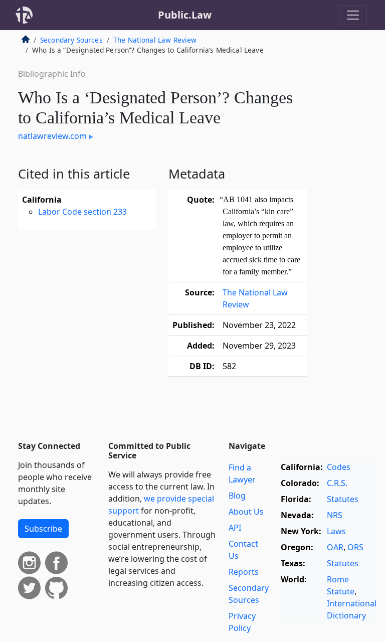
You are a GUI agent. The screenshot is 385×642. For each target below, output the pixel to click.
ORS (355, 547)
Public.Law (185, 15)
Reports (244, 571)
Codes (338, 466)
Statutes (342, 499)
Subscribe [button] (43, 528)
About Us (246, 511)
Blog (237, 495)
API (235, 527)
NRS (334, 515)
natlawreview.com (52, 135)
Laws (336, 531)
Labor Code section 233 (82, 211)
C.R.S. (337, 483)
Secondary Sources (71, 40)
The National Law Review (155, 40)
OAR (335, 547)
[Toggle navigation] (353, 15)
